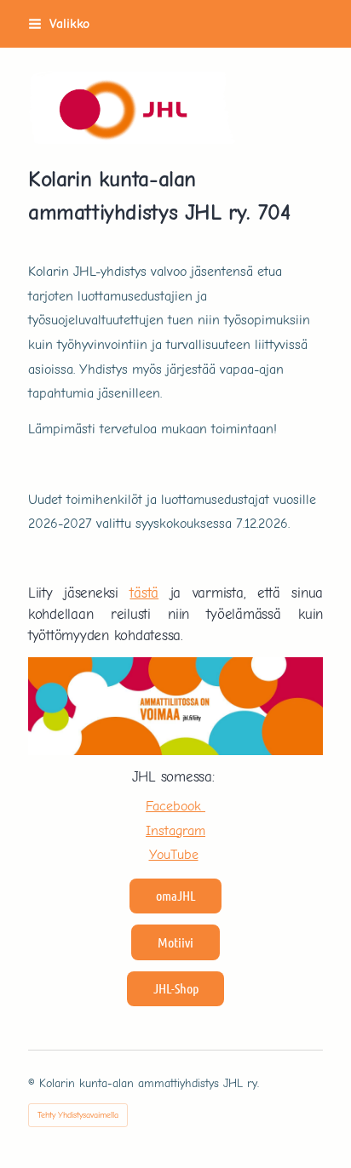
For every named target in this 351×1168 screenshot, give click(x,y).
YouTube (174, 854)
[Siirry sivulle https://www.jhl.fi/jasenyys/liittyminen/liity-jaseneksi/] (175, 706)
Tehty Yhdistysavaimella (77, 1115)
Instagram (175, 830)
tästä (143, 593)
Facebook (175, 806)
